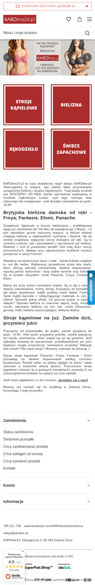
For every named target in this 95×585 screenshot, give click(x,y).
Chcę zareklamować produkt (25, 446)
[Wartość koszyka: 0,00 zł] (79, 19)
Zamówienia (14, 420)
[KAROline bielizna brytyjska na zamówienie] (47, 57)
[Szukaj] (87, 33)
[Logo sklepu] (19, 19)
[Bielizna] (71, 104)
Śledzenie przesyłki (18, 439)
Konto (9, 485)
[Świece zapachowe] (71, 149)
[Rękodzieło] (23, 149)
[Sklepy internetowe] (47, 566)
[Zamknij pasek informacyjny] (87, 6)
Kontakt (9, 468)
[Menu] (90, 19)
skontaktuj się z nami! (73, 380)
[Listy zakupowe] (68, 19)
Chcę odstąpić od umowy (23, 454)
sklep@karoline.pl (15, 533)
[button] (7, 57)
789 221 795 (12, 526)
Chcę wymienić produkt (21, 461)
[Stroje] (23, 104)
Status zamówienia (18, 432)
